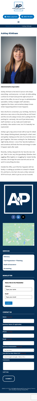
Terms (33, 388)
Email (7, 294)
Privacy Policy (27, 388)
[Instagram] (23, 217)
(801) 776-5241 (28, 17)
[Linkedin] (18, 217)
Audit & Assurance (10, 264)
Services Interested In (12, 346)
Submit (9, 303)
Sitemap (19, 390)
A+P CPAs (8, 388)
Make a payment (12, 17)
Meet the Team (15, 26)
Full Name (7, 286)
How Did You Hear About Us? (14, 353)
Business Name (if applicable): (12, 324)
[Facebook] (13, 217)
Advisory (7, 257)
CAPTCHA (6, 372)
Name (7, 317)
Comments (6, 360)
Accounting (7, 268)
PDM (27, 390)
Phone (7, 332)
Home (7, 26)
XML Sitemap (12, 390)
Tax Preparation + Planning (13, 261)
